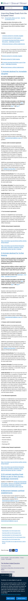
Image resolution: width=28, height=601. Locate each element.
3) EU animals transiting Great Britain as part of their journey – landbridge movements (13, 40)
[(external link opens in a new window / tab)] (10, 550)
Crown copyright (4, 557)
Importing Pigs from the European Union (11, 539)
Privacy (22, 557)
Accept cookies (21, 598)
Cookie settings (5, 575)
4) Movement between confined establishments (13, 44)
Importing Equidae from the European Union (12, 535)
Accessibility (8, 559)
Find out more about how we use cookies (11, 594)
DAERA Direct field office (9, 169)
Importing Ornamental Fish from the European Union (13, 537)
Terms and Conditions (14, 557)
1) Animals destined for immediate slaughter (12, 35)
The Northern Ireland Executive (10, 563)
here (16, 497)
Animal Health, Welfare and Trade (12, 18)
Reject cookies (10, 598)
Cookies (3, 559)
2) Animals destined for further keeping (11, 38)
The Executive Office (6, 565)
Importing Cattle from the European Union (11, 533)
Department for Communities (8, 571)
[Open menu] (2, 8)
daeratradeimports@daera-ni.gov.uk (13, 138)
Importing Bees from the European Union (11, 530)
